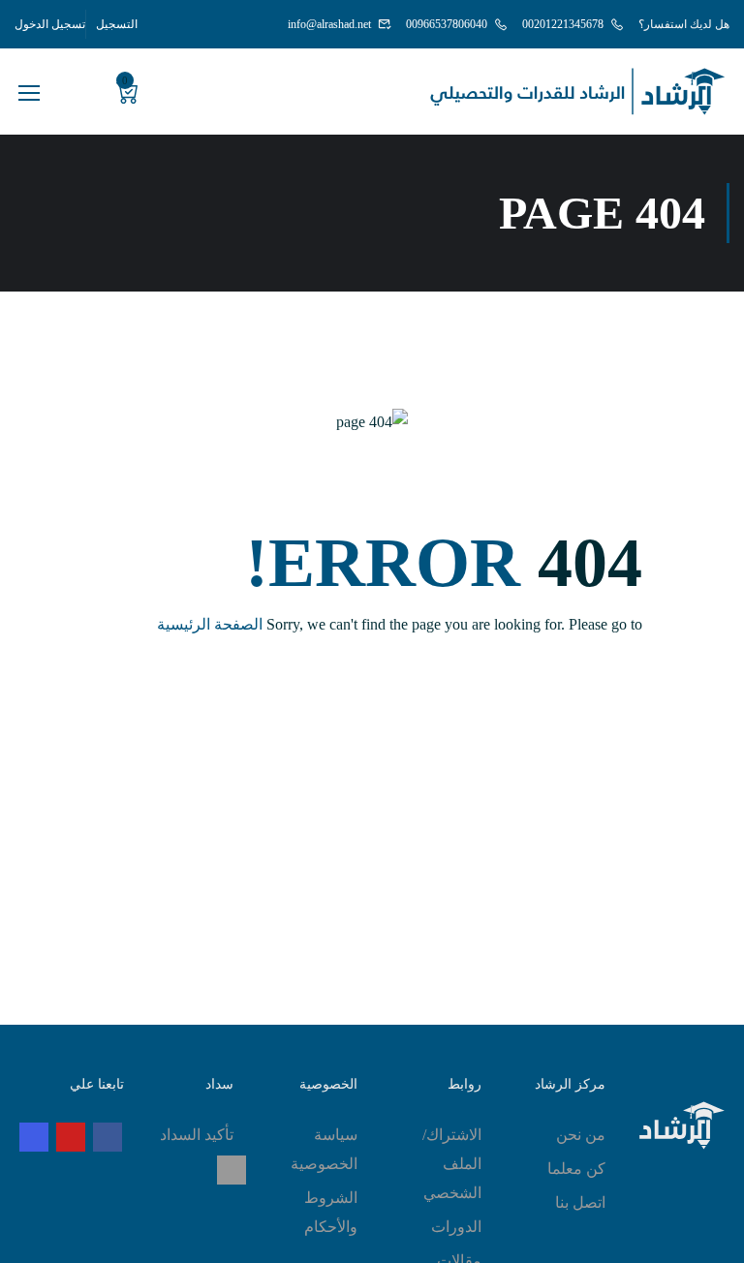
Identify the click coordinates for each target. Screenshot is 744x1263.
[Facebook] (107, 1137)
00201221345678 (563, 24)
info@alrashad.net (329, 24)
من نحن (580, 1134)
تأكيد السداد (196, 1134)
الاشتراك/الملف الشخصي (451, 1163)
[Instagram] (33, 1137)
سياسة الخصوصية (324, 1149)
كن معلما (576, 1168)
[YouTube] (70, 1137)
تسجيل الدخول (50, 24)
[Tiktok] (231, 1170)
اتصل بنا (580, 1202)
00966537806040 (446, 24)
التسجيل (117, 24)
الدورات (456, 1226)
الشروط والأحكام (330, 1212)
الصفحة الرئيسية (210, 624)
